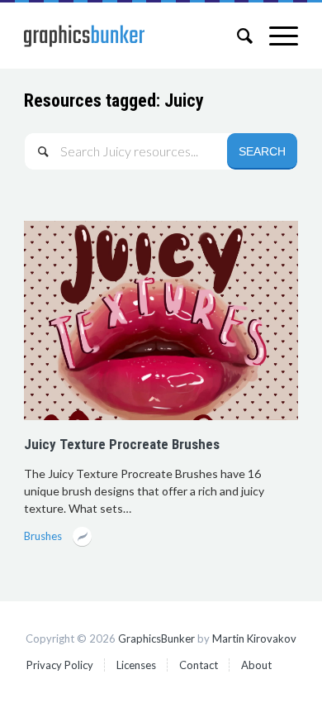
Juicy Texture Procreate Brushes (122, 444)
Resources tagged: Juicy (114, 100)
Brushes (43, 536)
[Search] (236, 35)
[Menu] (275, 35)
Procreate (82, 538)
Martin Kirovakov (254, 638)
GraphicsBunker (156, 638)
